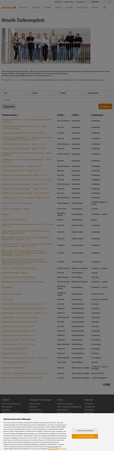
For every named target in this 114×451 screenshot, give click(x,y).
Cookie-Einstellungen (85, 430)
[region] (57, 432)
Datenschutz (62, 449)
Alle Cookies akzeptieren (84, 436)
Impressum (53, 449)
